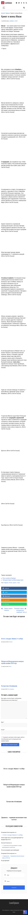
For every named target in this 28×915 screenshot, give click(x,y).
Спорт (16, 21)
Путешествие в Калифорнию (14, 801)
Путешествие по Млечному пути (12, 580)
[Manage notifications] (24, 911)
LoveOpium (7, 2)
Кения (10, 582)
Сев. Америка (11, 689)
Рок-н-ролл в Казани (9, 578)
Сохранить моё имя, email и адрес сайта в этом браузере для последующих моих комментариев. (12, 739)
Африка (8, 13)
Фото (10, 666)
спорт (18, 582)
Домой (3, 13)
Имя (2, 722)
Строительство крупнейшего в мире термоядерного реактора (12, 846)
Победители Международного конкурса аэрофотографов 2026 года (14, 786)
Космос (11, 641)
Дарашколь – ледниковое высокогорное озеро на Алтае (14, 818)
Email (3, 729)
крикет (14, 582)
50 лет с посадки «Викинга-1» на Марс (14, 769)
